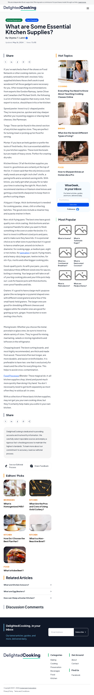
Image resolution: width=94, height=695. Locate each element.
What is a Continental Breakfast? (63, 263)
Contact (75, 663)
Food (6, 567)
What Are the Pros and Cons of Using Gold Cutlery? (38, 506)
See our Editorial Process (16, 466)
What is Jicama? (64, 238)
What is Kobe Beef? (14, 570)
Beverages (9, 500)
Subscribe (73, 205)
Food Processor (11, 375)
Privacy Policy (8, 691)
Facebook (76, 675)
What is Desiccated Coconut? (78, 263)
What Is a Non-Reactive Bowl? (37, 540)
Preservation (55, 667)
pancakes (24, 252)
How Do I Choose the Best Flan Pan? (14, 540)
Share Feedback (41, 466)
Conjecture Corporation (27, 688)
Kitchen (33, 500)
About (74, 660)
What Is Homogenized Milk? (14, 505)
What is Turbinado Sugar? (78, 240)
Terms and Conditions (21, 691)
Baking (61, 128)
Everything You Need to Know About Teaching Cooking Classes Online (73, 93)
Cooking (62, 86)
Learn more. (82, 2)
